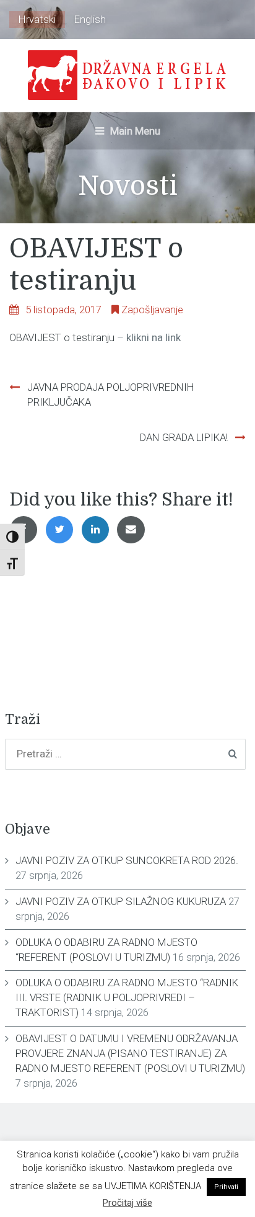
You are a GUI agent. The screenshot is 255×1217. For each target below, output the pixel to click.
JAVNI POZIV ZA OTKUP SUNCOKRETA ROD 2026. (126, 860)
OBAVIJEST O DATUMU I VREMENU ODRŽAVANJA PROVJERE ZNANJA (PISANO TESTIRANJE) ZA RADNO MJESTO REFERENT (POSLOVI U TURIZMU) (130, 1053)
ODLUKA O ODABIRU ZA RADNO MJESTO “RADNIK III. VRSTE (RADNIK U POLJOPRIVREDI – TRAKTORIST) (126, 997)
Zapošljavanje (152, 309)
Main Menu (134, 131)
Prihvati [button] (226, 1187)
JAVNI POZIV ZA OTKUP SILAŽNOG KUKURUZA (120, 901)
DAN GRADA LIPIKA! (184, 437)
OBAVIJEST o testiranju (62, 337)
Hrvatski (37, 19)
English (90, 19)
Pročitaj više (127, 1202)
